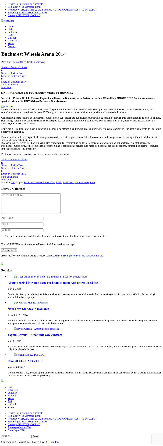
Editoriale (12, 32)
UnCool (12, 37)
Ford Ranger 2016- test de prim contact (27, 12)
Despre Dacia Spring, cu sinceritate (25, 4)
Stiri (10, 29)
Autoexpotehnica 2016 (19, 427)
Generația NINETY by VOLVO (24, 15)
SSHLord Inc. (52, 442)
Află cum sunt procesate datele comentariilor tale (78, 255)
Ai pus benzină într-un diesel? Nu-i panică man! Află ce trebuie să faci (53, 282)
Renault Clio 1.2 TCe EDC (25, 361)
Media (11, 43)
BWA (59, 182)
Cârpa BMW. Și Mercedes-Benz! (24, 6)
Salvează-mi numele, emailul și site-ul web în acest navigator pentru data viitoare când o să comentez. (56, 236)
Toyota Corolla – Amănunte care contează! (36, 334)
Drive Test (13, 40)
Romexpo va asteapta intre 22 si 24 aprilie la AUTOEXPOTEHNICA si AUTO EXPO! (52, 9)
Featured (12, 395)
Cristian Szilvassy (36, 62)
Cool (10, 34)
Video (11, 407)
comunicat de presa (85, 182)
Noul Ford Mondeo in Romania (28, 309)
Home (11, 26)
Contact (11, 46)
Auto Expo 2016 (16, 430)
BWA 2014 (68, 182)
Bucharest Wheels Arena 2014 (39, 182)
